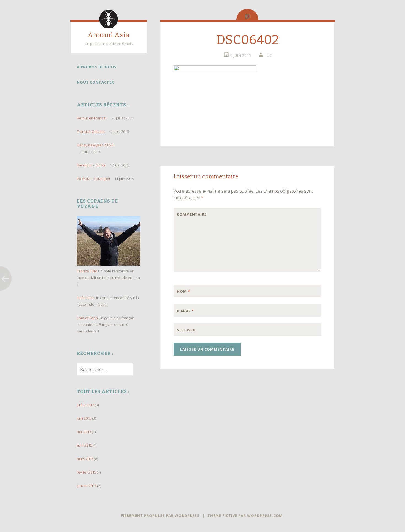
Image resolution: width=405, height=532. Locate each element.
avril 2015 (84, 445)
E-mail (185, 310)
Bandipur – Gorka (91, 165)
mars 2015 (85, 458)
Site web (186, 329)
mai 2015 (84, 431)
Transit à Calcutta (91, 131)
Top (392, 519)
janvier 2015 (86, 485)
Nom (183, 291)
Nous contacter (95, 82)
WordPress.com (265, 515)
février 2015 (86, 472)
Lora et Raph (87, 317)
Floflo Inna (85, 297)
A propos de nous (97, 67)
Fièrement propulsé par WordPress (160, 515)
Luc (268, 55)
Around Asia (108, 35)
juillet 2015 (85, 404)
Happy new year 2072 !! (95, 145)
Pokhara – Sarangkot (93, 178)
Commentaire (188, 214)
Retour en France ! (92, 117)
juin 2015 (84, 418)
